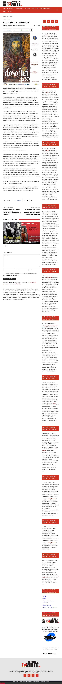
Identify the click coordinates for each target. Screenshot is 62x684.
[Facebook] (44, 21)
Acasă (4, 16)
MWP (48, 681)
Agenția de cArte (11, 25)
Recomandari (9, 16)
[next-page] (6, 246)
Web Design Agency (42, 681)
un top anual (49, 277)
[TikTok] (52, 21)
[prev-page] (4, 246)
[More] (31, 30)
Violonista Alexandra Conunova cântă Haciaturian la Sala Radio (30, 242)
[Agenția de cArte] (4, 26)
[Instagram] (48, 21)
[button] (57, 9)
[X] (56, 21)
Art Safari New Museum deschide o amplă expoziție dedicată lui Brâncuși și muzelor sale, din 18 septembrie (12, 241)
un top (47, 34)
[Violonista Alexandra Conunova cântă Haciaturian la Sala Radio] (30, 233)
